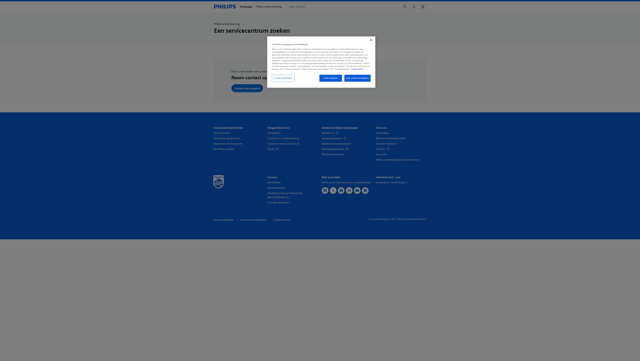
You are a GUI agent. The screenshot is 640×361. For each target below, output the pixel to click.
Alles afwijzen (330, 78)
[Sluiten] (371, 40)
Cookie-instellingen (283, 78)
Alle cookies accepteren (357, 78)
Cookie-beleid (357, 69)
